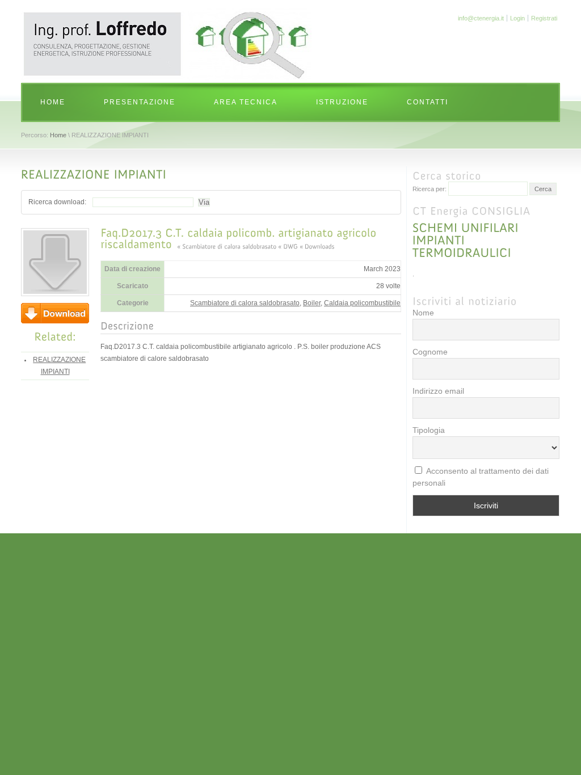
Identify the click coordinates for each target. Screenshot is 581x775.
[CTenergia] (168, 78)
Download (55, 313)
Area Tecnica (245, 102)
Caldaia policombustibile (362, 303)
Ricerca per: (429, 189)
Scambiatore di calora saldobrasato (245, 303)
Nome (423, 312)
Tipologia (428, 430)
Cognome (430, 351)
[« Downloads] (317, 245)
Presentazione (139, 102)
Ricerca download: (57, 202)
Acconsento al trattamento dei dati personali (480, 476)
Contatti (427, 102)
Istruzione (342, 102)
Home (52, 102)
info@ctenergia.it (481, 18)
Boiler (312, 303)
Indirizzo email (438, 390)
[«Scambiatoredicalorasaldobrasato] (226, 245)
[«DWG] (288, 245)
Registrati (544, 18)
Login (517, 18)
